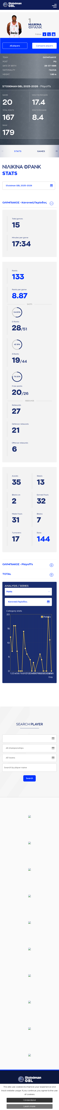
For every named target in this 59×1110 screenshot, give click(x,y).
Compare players (44, 46)
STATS (17, 151)
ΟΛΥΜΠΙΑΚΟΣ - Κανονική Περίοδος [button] (24, 202)
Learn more (29, 1106)
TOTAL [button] (6, 574)
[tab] (29, 202)
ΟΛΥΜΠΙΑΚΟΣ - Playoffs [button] (17, 564)
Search (29, 778)
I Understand (29, 1100)
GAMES (41, 151)
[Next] (52, 151)
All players (15, 46)
